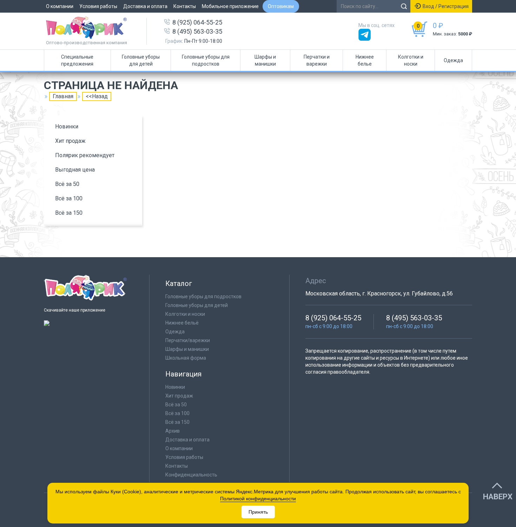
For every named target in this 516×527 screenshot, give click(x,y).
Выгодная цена (75, 169)
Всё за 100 (68, 198)
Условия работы (98, 6)
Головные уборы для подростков (206, 60)
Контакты (184, 6)
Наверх (497, 497)
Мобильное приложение (230, 6)
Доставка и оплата (145, 6)
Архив (172, 431)
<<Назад (97, 96)
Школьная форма (185, 358)
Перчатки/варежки (187, 340)
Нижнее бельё (182, 323)
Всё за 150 (68, 212)
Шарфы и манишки (265, 60)
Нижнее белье (365, 60)
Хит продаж (70, 141)
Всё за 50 (67, 184)
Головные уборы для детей (141, 60)
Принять (258, 512)
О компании (59, 6)
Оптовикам (281, 6)
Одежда (453, 60)
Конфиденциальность (191, 475)
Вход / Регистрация (446, 6)
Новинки (66, 126)
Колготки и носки (410, 60)
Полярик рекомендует (84, 155)
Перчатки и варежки (317, 60)
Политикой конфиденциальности (258, 498)
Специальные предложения (77, 60)
